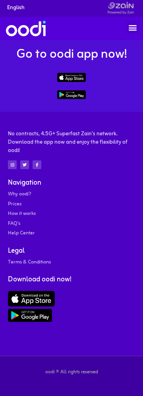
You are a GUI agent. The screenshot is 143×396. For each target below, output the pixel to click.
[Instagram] (12, 164)
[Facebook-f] (37, 164)
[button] (132, 27)
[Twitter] (24, 164)
